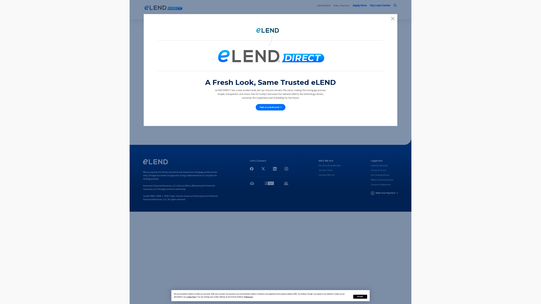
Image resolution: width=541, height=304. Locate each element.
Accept (360, 297)
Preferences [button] (248, 297)
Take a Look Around (269, 107)
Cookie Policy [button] (191, 297)
